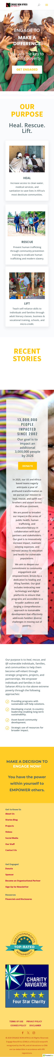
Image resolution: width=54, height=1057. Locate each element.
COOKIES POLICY (18, 1025)
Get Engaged (27, 69)
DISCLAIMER (35, 1025)
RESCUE (27, 242)
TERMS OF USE (16, 1021)
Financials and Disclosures (18, 899)
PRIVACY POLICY (34, 1021)
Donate (27, 466)
